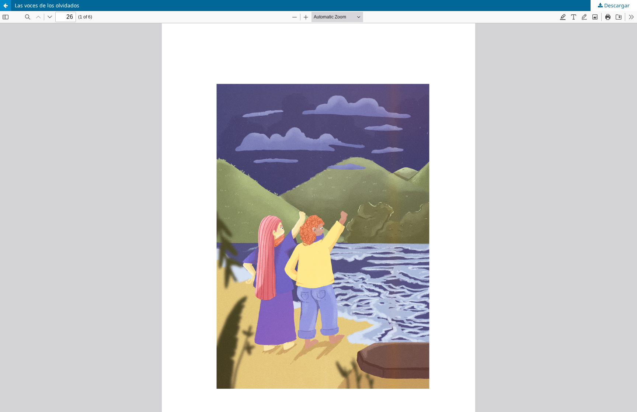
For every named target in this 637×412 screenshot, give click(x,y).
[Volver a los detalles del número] (5, 5)
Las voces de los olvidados (47, 5)
